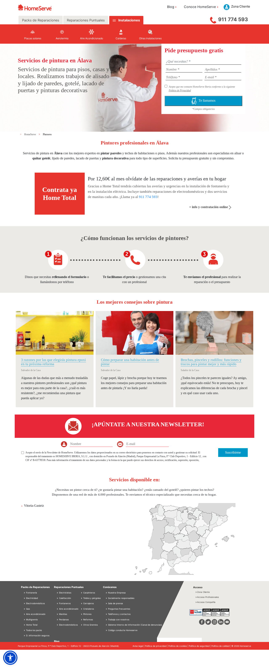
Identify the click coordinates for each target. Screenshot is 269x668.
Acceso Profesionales (208, 597)
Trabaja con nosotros (118, 619)
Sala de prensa (115, 603)
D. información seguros (37, 635)
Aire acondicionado (35, 614)
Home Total (31, 624)
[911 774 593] (213, 19)
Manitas (62, 614)
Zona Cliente (203, 592)
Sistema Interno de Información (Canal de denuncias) (135, 624)
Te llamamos (207, 100)
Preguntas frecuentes (119, 609)
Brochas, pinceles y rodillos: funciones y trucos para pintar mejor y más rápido (211, 362)
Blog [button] (170, 7)
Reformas (88, 619)
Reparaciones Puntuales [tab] (86, 20)
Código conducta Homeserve (122, 630)
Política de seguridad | (200, 646)
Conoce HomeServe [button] (200, 7)
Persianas (63, 619)
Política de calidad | (221, 646)
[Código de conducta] (106, 630)
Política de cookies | (178, 646)
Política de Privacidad (180, 90)
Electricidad (31, 598)
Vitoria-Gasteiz (34, 505)
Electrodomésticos (35, 603)
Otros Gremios (90, 624)
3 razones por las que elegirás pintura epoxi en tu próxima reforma (53, 362)
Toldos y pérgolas (92, 598)
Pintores (47, 134)
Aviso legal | (139, 646)
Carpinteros (89, 592)
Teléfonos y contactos (119, 614)
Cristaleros (88, 609)
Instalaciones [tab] (129, 20)
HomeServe (30, 134)
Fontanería (31, 592)
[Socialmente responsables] (106, 598)
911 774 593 (233, 19)
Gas (27, 609)
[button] (10, 658)
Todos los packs (33, 630)
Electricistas (64, 592)
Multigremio (31, 619)
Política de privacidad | (156, 646)
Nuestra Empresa (117, 592)
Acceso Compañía (206, 602)
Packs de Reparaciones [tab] (40, 20)
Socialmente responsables (121, 598)
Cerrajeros (88, 603)
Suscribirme (233, 452)
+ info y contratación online (209, 207)
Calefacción (64, 598)
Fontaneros (64, 603)
